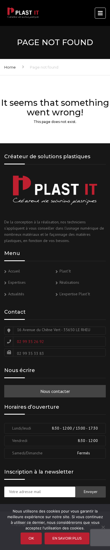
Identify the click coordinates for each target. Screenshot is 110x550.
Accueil (14, 271)
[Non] (103, 527)
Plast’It (65, 271)
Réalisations (69, 282)
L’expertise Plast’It (75, 293)
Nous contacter (55, 391)
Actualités (16, 293)
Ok (31, 538)
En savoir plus (67, 538)
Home (10, 67)
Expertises (17, 282)
